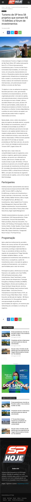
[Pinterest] (16, 32)
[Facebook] (8, 32)
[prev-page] (3, 359)
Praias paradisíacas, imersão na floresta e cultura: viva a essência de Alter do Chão (20, 333)
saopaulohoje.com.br (23, 483)
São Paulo (8, 7)
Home (3, 7)
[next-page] (5, 359)
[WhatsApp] (20, 32)
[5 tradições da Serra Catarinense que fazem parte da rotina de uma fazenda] (6, 342)
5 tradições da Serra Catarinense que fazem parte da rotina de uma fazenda (20, 342)
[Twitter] (12, 32)
